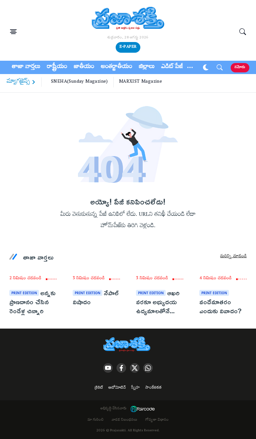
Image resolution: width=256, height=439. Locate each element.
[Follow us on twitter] (135, 368)
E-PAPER (128, 47)
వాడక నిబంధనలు (124, 420)
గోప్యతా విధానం (157, 420)
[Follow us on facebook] (121, 368)
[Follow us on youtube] (108, 368)
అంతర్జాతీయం (116, 67)
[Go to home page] (128, 19)
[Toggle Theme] (206, 67)
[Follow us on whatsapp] (148, 368)
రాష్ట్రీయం (57, 67)
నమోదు (240, 67)
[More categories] (190, 67)
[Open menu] (13, 31)
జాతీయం (84, 67)
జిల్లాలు (147, 67)
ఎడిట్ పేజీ (172, 67)
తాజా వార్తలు (26, 67)
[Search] (242, 31)
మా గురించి (96, 420)
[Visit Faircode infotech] (142, 409)
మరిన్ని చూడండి (233, 257)
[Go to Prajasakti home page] (128, 345)
